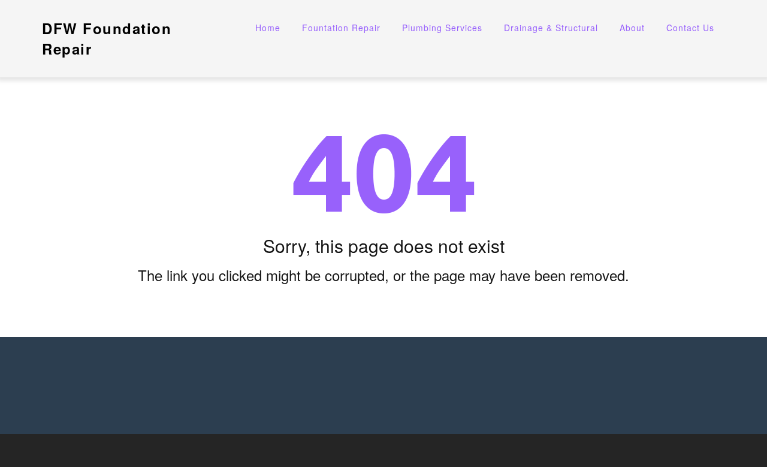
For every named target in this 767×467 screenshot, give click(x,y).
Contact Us (690, 28)
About (632, 28)
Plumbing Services (442, 28)
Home (267, 28)
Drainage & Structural (551, 28)
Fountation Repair (341, 28)
